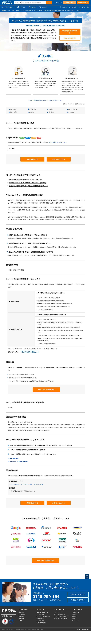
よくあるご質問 (40, 620)
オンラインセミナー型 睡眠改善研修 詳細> (18, 461)
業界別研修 (21, 618)
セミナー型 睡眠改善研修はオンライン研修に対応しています (45, 100)
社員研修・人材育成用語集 (60, 618)
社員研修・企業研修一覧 (42, 612)
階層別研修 (21, 612)
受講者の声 (51, 112)
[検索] (49, 2)
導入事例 (64, 7)
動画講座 (44, 7)
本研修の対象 (32, 109)
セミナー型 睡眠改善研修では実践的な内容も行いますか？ (27, 450)
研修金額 (31, 112)
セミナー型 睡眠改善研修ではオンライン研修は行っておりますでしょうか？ (33, 454)
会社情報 (74, 614)
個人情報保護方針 (15, 629)
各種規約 (41, 629)
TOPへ (87, 576)
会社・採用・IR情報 (84, 7)
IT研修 (20, 620)
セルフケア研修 (38, 484)
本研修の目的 (13, 109)
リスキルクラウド (58, 612)
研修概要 (50, 109)
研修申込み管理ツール (59, 614)
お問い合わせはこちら (70, 38)
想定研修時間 (13, 112)
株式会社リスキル (6, 629)
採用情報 (74, 616)
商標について (35, 629)
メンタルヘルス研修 (26, 484)
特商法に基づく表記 (26, 629)
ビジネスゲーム (40, 618)
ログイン (58, 2)
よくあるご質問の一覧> (13, 458)
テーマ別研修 (15, 484)
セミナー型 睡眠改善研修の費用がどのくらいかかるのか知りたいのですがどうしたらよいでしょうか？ (41, 445)
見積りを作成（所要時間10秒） (70, 32)
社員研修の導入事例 (41, 622)
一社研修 (22, 7)
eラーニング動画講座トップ (43, 616)
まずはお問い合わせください (57, 142)
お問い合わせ (84, 2)
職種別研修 (21, 616)
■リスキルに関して (77, 610)
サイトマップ (75, 620)
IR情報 (73, 618)
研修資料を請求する (32, 159)
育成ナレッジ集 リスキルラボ (61, 616)
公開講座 (33, 7)
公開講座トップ (40, 614)
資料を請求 (70, 2)
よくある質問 (72, 7)
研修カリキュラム (72, 109)
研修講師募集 (75, 612)
